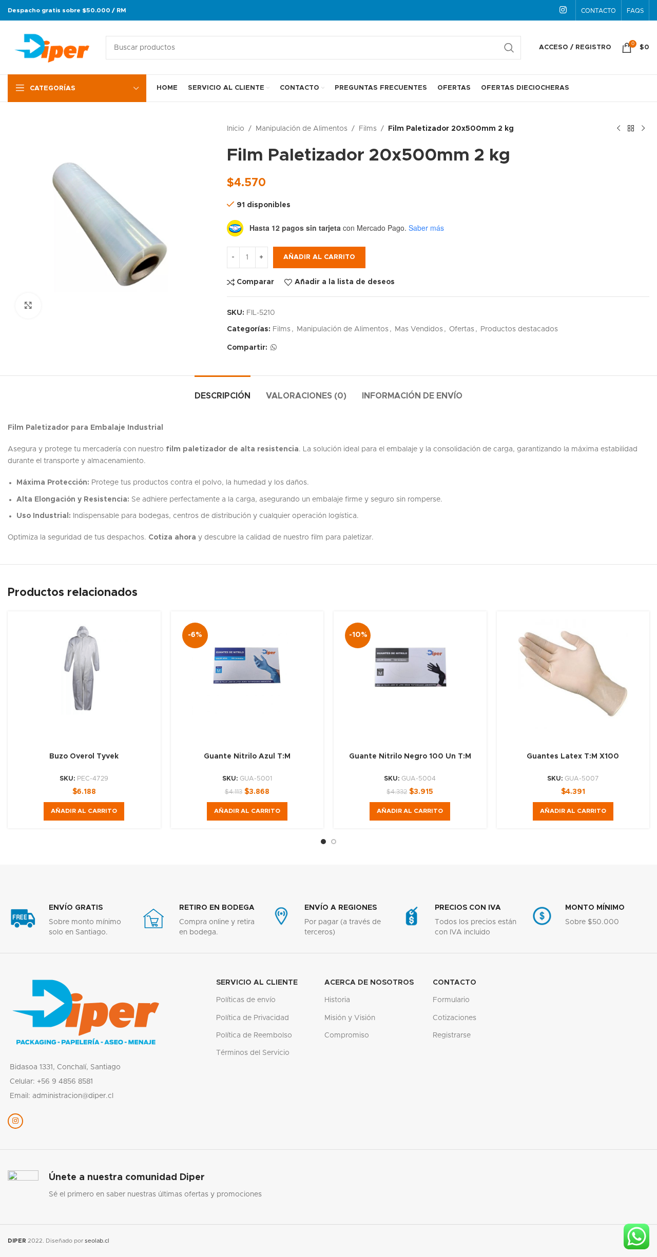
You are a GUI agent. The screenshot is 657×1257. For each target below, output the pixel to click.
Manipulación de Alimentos (301, 128)
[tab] (222, 391)
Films (368, 128)
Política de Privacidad (252, 1018)
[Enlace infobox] (68, 920)
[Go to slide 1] (323, 841)
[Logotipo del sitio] (51, 47)
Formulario (451, 1000)
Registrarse (452, 1035)
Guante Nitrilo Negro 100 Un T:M (410, 756)
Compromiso (346, 1035)
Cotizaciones (454, 1018)
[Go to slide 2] (333, 841)
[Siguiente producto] (643, 129)
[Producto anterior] (618, 129)
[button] (84, 811)
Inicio (235, 128)
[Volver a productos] (631, 129)
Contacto (454, 982)
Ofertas (461, 329)
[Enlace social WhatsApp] (273, 348)
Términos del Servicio (252, 1052)
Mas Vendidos (419, 329)
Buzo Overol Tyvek (84, 756)
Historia (337, 1000)
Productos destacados (519, 329)
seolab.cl (97, 1241)
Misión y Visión (349, 1018)
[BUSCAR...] (509, 47)
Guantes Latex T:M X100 (573, 756)
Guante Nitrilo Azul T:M (247, 756)
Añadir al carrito (319, 257)
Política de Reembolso (254, 1035)
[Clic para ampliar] (28, 305)
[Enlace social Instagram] (563, 10)
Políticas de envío (246, 1000)
